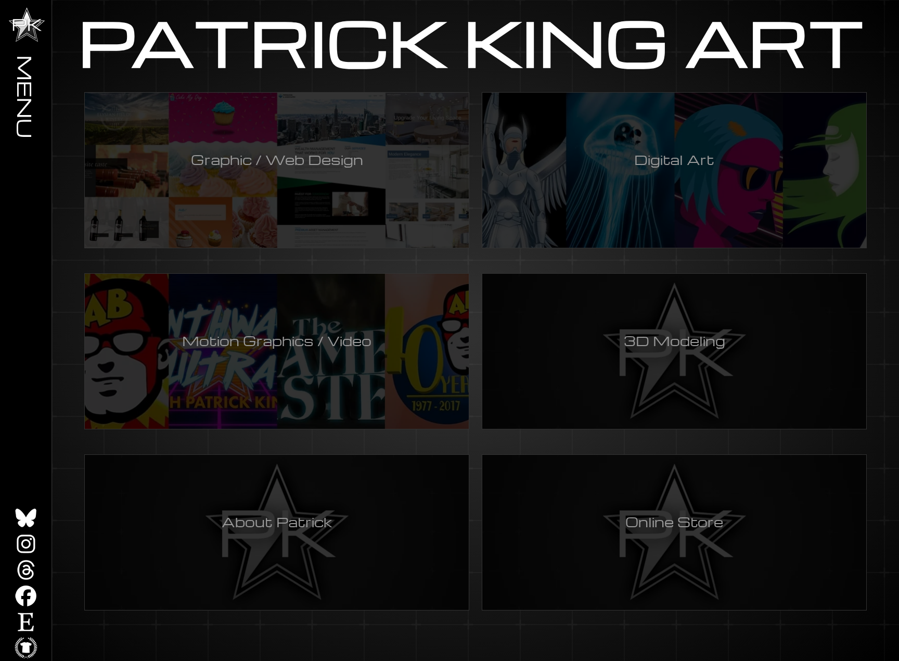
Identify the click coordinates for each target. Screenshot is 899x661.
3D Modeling (674, 340)
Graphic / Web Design (277, 159)
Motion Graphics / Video (276, 340)
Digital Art (674, 159)
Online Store (674, 521)
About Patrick (277, 521)
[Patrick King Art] (26, 24)
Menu (26, 96)
